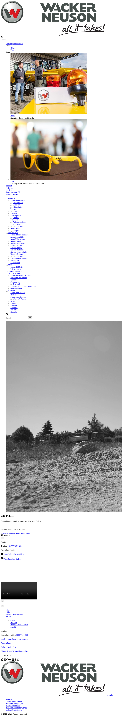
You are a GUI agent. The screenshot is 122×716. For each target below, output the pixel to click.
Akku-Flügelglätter (17, 239)
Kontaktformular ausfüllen (14, 554)
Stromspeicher (18, 226)
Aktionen (14, 308)
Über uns (11, 290)
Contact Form (6, 643)
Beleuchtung (15, 228)
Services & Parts (14, 273)
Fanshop (13, 50)
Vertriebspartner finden (14, 44)
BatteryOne (14, 260)
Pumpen (16, 231)
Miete (10, 265)
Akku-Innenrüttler (17, 237)
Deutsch (15, 194)
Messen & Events (19, 299)
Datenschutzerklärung (14, 701)
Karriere (9, 190)
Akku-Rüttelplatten (17, 243)
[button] (13, 192)
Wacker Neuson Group (14, 614)
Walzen (13, 209)
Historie (13, 295)
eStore (12, 48)
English (9, 194)
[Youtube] (10, 660)
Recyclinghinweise (13, 706)
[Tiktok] (15, 660)
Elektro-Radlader (16, 250)
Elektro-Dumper (16, 254)
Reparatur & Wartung (18, 278)
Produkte (11, 198)
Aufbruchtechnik (19, 222)
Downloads (14, 310)
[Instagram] (5, 660)
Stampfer (16, 205)
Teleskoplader (15, 216)
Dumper (16, 218)
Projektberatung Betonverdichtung (23, 286)
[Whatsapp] (18, 660)
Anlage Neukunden (8, 647)
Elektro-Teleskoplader (18, 252)
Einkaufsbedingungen (14, 710)
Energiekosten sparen (18, 258)
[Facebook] (7, 660)
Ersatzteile (14, 280)
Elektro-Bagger (16, 248)
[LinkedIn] (13, 660)
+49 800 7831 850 (15, 546)
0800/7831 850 (22, 635)
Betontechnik (18, 203)
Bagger (15, 211)
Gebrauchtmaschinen (14, 271)
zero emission (13, 233)
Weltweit (9, 188)
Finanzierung (15, 282)
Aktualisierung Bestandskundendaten (15, 651)
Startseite (4, 533)
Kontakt (9, 186)
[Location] (2, 660)
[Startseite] (53, 35)
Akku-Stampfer (16, 241)
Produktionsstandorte (18, 297)
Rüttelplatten (17, 207)
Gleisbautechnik (16, 288)
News (12, 301)
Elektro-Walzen (16, 245)
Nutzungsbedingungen (14, 703)
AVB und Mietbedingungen (16, 708)
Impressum (10, 699)
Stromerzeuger (15, 224)
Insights (13, 303)
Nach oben (110, 695)
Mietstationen (15, 269)
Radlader (13, 213)
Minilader (14, 220)
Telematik (16, 284)
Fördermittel (15, 263)
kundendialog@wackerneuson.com (14, 639)
